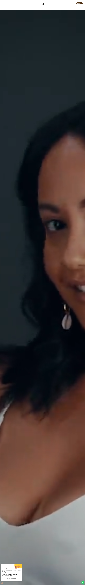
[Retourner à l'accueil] (42, 3)
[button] (2, 3)
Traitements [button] (35, 7)
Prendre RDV (79, 3)
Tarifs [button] (52, 7)
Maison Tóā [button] (20, 7)
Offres (48, 7)
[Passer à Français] (66, 8)
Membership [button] (42, 7)
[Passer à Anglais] (64, 8)
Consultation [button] (28, 7)
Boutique (57, 7)
